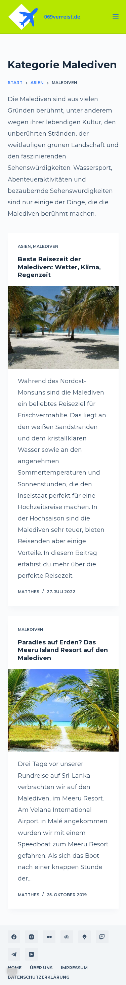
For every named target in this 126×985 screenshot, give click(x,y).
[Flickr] (49, 936)
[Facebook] (14, 936)
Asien (24, 246)
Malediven (45, 246)
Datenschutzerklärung (39, 977)
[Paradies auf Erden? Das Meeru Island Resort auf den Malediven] (63, 710)
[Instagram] (31, 936)
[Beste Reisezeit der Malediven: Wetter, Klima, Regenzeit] (63, 327)
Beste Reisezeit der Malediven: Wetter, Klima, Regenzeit (59, 267)
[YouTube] (31, 954)
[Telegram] (14, 954)
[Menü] (116, 17)
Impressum (74, 967)
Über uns (41, 967)
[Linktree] (84, 936)
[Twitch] (102, 936)
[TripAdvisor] (66, 936)
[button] (12, 973)
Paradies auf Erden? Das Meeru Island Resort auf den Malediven (63, 650)
